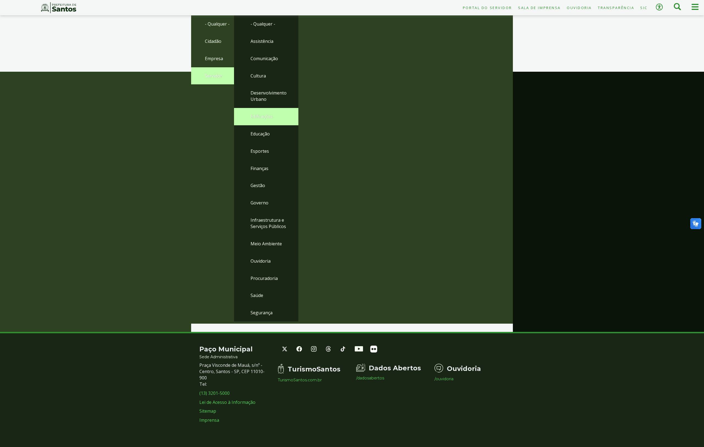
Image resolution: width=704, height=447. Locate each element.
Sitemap (207, 411)
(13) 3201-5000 (214, 393)
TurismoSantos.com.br (300, 380)
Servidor (213, 76)
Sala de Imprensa (539, 7)
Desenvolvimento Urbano (269, 96)
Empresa (214, 58)
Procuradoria (264, 278)
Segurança (262, 313)
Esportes (260, 151)
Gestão (258, 185)
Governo (259, 203)
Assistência (262, 41)
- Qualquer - (217, 24)
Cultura (258, 76)
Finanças (259, 168)
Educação (260, 134)
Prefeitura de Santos (58, 7)
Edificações (262, 116)
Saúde (257, 295)
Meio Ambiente (266, 244)
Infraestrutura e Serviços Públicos (268, 223)
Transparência (616, 7)
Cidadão (213, 41)
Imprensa (209, 420)
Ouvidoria (579, 7)
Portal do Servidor (487, 7)
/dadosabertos (370, 378)
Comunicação (264, 58)
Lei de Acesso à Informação (227, 402)
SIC (644, 7)
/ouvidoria (444, 379)
